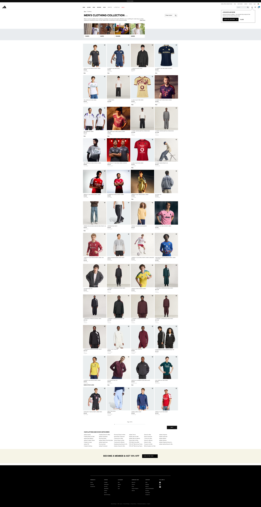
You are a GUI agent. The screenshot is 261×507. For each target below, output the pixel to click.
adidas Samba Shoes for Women (166, 444)
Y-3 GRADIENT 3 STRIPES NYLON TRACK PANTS (116, 288)
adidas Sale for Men (134, 436)
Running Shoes (102, 438)
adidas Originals (163, 434)
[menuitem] (84, 7)
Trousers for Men (148, 444)
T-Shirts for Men (148, 438)
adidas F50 (86, 444)
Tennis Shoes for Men (119, 440)
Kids (119, 486)
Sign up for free (148, 456)
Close (242, 19)
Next (172, 427)
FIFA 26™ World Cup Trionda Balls (136, 444)
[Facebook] (160, 482)
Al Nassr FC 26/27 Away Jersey (114, 68)
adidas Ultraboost (103, 436)
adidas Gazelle (162, 438)
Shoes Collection (148, 436)
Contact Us (147, 494)
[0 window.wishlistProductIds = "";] (255, 7)
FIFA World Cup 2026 (134, 442)
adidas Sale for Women (134, 438)
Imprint (148, 503)
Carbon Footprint (135, 488)
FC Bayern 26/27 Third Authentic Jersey (163, 100)
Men (85, 11)
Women (119, 484)
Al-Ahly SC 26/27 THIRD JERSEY (137, 100)
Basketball (106, 488)
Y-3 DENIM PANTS (111, 100)
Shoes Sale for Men (133, 440)
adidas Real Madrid (88, 438)
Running (105, 486)
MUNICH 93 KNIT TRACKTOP (113, 349)
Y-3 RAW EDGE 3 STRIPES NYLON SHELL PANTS (164, 288)
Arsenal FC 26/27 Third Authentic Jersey (139, 194)
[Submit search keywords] (248, 7)
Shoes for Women (148, 440)
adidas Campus (163, 440)
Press (133, 486)
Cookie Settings (126, 503)
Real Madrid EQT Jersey (89, 131)
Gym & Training (107, 494)
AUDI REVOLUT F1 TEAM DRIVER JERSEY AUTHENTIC (117, 163)
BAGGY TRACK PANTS (112, 411)
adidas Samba (87, 434)
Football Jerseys (88, 442)
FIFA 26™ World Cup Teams (135, 446)
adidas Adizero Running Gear (106, 440)
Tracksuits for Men (118, 438)
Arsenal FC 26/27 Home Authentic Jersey (92, 194)
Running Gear (102, 444)
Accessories (92, 486)
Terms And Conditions (142, 503)
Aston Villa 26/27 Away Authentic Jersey (92, 68)
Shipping (147, 484)
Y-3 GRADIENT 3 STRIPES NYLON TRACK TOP (116, 318)
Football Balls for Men (89, 436)
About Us (133, 482)
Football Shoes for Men (104, 434)
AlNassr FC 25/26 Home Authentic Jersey (92, 380)
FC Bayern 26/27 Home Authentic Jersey (116, 194)
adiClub (133, 490)
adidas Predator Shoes (89, 440)
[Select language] (258, 4)
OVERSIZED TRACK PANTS (112, 226)
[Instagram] (160, 484)
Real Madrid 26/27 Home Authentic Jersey (92, 163)
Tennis (105, 492)
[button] (84, 7)
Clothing (89, 11)
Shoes (91, 482)
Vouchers (147, 490)
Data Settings (113, 503)
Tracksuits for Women (119, 442)
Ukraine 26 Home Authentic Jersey (138, 288)
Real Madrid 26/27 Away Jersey (161, 380)
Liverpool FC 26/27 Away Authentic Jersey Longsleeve (142, 257)
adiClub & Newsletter (149, 488)
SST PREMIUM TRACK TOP (112, 380)
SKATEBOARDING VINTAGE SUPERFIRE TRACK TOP (164, 349)
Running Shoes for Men (119, 434)
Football (105, 482)
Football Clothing (88, 446)
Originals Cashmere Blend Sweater (139, 226)
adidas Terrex (132, 434)
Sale (119, 488)
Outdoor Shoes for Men (119, 446)
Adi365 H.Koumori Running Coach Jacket (116, 257)
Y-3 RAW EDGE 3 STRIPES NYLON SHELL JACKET (93, 349)
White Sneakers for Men (150, 446)
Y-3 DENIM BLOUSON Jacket (136, 68)
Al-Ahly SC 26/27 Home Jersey (137, 163)
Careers (133, 484)
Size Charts (147, 492)
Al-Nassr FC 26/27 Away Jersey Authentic (163, 68)
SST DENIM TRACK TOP (88, 288)
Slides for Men (147, 442)
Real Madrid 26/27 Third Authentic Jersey (116, 131)
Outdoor (105, 490)
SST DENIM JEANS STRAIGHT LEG (161, 163)
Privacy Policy (133, 503)
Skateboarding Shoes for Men (121, 444)
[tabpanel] (130, 238)
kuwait (120, 503)
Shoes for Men (147, 434)
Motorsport (106, 484)
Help (146, 482)
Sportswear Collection (119, 436)
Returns (147, 486)
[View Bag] (258, 7)
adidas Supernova (103, 442)
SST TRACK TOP (158, 194)
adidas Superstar (163, 436)
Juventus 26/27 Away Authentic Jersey (163, 226)
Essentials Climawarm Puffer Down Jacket (140, 380)
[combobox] (243, 7)
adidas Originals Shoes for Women (166, 442)
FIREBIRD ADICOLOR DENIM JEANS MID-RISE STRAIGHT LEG (95, 226)
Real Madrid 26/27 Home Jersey (90, 100)
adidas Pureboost (103, 446)
